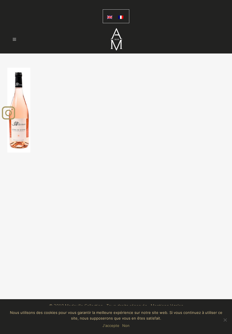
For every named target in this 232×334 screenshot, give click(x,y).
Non (126, 325)
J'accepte (110, 325)
